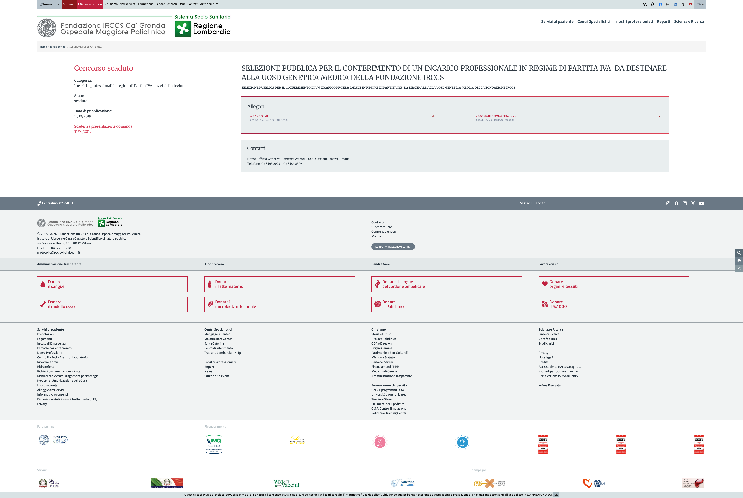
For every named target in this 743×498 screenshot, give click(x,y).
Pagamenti (44, 339)
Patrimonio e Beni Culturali (390, 353)
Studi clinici (546, 343)
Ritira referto (46, 367)
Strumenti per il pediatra (388, 404)
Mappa (376, 236)
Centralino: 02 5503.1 (57, 203)
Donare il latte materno (229, 284)
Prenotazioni (45, 334)
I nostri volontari (48, 385)
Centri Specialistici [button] (593, 21)
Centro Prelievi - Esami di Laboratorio (62, 357)
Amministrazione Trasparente (392, 376)
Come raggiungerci (384, 231)
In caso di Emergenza (51, 343)
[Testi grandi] (645, 4)
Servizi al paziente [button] (557, 21)
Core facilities (548, 339)
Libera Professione (49, 353)
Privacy (42, 404)
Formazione (145, 4)
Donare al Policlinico (394, 304)
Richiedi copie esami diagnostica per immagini (68, 376)
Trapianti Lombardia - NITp (222, 353)
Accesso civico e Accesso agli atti (560, 367)
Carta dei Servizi (382, 362)
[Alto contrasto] (653, 4)
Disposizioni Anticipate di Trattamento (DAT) (67, 399)
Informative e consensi (52, 394)
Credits (543, 362)
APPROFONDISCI (540, 494)
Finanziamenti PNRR (385, 367)
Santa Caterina (214, 343)
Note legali (546, 357)
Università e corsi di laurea (389, 394)
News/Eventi (128, 4)
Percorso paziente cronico (54, 348)
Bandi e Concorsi (166, 4)
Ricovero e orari (47, 362)
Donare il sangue (56, 284)
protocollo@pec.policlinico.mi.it (58, 252)
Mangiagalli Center (217, 334)
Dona (182, 4)
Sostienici (69, 4)
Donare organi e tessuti (564, 284)
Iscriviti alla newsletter (394, 246)
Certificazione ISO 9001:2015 (558, 376)
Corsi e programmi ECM (388, 390)
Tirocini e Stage (382, 399)
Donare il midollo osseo (62, 304)
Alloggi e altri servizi (50, 390)
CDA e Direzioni (382, 343)
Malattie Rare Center (218, 339)
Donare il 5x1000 (558, 304)
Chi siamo (111, 4)
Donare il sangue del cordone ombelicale (403, 284)
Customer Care (382, 227)
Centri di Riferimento (218, 348)
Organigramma (382, 348)
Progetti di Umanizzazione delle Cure (62, 380)
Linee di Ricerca (549, 334)
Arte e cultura (209, 4)
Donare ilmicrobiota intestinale (235, 304)
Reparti (663, 21)
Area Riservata (551, 385)
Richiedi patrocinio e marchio (558, 371)
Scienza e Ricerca (689, 21)
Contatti (192, 4)
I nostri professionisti (633, 21)
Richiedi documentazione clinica (58, 371)
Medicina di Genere (384, 371)
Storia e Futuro (381, 334)
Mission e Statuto (383, 357)
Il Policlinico (90, 4)
